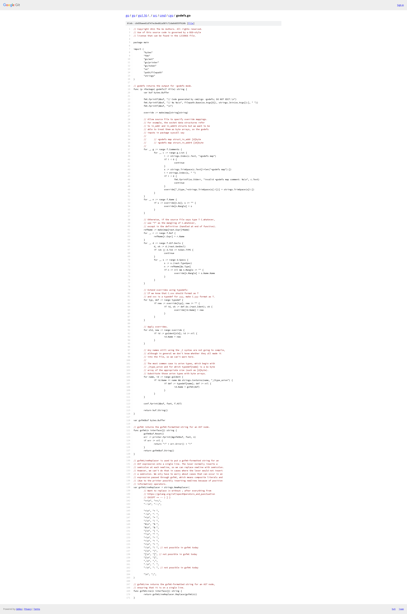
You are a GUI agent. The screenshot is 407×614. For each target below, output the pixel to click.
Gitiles (19, 608)
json (401, 608)
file (190, 23)
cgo (170, 15)
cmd (163, 15)
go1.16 (142, 15)
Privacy (27, 608)
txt (394, 608)
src (155, 15)
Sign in (400, 5)
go (127, 15)
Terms (36, 608)
